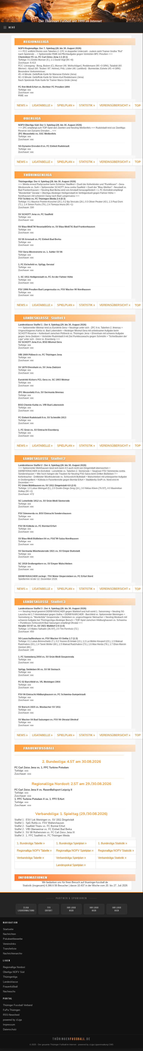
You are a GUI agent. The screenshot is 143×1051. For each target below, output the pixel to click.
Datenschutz (10, 1029)
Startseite (8, 929)
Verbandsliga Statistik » (112, 857)
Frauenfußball (10, 986)
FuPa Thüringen (11, 1010)
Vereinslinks (9, 944)
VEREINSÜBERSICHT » (114, 105)
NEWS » (22, 105)
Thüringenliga (10, 977)
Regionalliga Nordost (14, 967)
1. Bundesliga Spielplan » (71, 843)
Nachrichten (9, 934)
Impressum (9, 1024)
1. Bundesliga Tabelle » (31, 843)
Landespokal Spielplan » (71, 865)
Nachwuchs (9, 991)
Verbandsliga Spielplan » (71, 857)
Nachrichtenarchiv (12, 953)
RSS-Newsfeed (11, 1015)
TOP (138, 105)
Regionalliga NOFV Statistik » (116, 850)
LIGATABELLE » (42, 105)
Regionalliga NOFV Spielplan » (74, 850)
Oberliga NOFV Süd (13, 972)
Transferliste (9, 948)
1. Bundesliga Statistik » (112, 843)
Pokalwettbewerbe (13, 939)
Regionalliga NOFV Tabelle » (34, 850)
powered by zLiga (12, 1020)
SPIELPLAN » (65, 105)
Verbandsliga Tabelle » (30, 857)
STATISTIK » (87, 105)
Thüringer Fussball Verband (17, 1005)
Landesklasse (10, 982)
